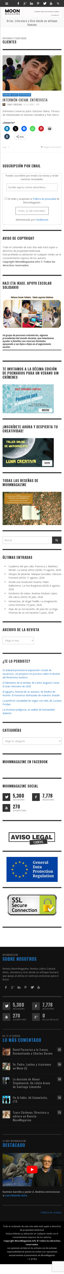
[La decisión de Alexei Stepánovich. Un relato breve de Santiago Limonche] (6, 1081)
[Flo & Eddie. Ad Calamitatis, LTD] (6, 1099)
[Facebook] (18, 3)
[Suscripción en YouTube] (6, 808)
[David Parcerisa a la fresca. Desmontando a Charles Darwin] (6, 1051)
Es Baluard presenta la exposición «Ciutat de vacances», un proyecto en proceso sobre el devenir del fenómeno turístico (31, 674)
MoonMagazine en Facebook (25, 761)
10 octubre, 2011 (31, 104)
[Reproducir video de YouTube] (32, 1169)
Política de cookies (51, 1212)
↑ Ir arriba (32, 1258)
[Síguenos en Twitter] (6, 797)
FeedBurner (41, 219)
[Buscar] (7, 3)
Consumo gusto (10, 94)
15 (59, 1112)
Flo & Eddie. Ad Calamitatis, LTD (30, 1099)
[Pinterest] (38, 3)
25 (59, 1049)
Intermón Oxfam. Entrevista (25, 99)
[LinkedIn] (31, 3)
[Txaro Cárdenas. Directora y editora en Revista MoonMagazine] (6, 1114)
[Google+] (25, 3)
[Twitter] (44, 3)
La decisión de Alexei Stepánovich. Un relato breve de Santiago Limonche (31, 1083)
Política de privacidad (44, 198)
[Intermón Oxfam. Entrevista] (32, 72)
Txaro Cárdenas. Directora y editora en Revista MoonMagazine (31, 1116)
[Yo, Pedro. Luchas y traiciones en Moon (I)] (6, 1066)
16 (59, 1064)
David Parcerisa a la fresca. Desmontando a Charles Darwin (33, 1051)
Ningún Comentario (52, 147)
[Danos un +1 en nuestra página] (36, 1017)
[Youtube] (51, 3)
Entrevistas (24, 94)
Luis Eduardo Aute (16, 1195)
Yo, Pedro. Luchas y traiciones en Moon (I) (32, 1066)
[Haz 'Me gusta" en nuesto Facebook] (36, 797)
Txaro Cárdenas (14, 104)
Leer (5, 147)
